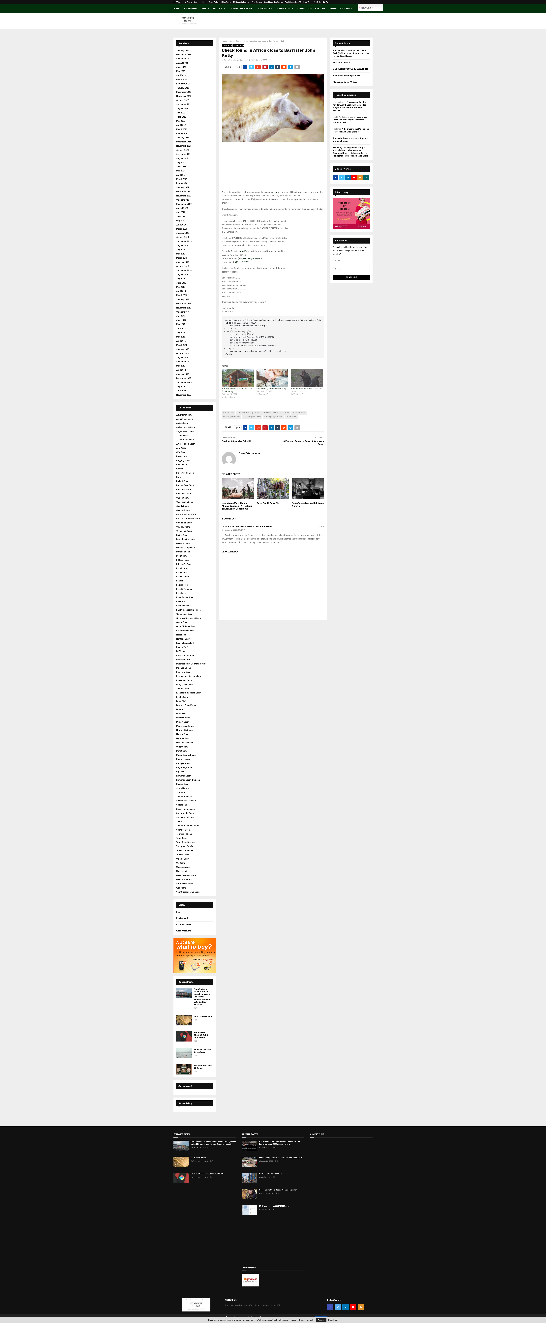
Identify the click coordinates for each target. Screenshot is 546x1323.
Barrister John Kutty (240, 251)
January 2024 (182, 50)
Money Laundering (185, 726)
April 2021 (181, 175)
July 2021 (180, 162)
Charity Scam (182, 506)
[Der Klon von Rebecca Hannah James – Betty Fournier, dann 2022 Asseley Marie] (249, 1146)
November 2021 (183, 146)
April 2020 (181, 225)
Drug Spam (181, 556)
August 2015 (182, 357)
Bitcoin (179, 469)
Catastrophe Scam (185, 502)
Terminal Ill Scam (184, 834)
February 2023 (183, 84)
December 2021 (183, 142)
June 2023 (181, 67)
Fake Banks (264, 8)
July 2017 (180, 316)
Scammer (181, 792)
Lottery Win (181, 713)
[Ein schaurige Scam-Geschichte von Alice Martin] (249, 1162)
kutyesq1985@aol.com (249, 258)
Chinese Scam (183, 510)
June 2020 (181, 216)
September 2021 (184, 154)
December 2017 (183, 303)
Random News (183, 759)
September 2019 (184, 241)
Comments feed (184, 924)
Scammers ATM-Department (202, 1050)
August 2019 (182, 245)
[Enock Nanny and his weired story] (272, 378)
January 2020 (182, 233)
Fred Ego (279, 192)
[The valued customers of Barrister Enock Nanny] (238, 378)
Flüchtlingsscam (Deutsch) (188, 610)
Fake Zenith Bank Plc (268, 503)
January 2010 (182, 374)
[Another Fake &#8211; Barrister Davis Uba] (307, 378)
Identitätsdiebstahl (185, 643)
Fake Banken (257, 2)
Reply (321, 526)
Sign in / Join (192, 2)
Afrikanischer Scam (185, 427)
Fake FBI (180, 581)
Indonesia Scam (184, 668)
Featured (218, 8)
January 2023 (182, 88)
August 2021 (182, 158)
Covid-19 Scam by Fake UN (237, 441)
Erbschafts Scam (184, 564)
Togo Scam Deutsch (185, 842)
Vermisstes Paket (184, 884)
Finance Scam (183, 605)
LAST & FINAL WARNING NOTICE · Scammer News (247, 526)
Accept (321, 1320)
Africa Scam (182, 423)
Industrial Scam (183, 672)
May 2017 (180, 324)
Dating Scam (182, 535)
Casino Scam (182, 498)
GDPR (203, 8)
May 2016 (180, 337)
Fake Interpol (182, 585)
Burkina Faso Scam (185, 485)
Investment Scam (184, 680)
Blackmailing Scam (185, 473)
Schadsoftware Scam (186, 801)
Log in (179, 912)
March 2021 (181, 179)
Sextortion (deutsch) (185, 809)
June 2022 (181, 117)
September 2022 (184, 104)
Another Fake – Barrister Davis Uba (306, 388)
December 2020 (183, 191)
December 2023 (183, 54)
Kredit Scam (182, 697)
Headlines (181, 635)
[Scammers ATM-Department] (184, 1053)
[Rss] (361, 1307)
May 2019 (180, 254)
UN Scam (180, 863)
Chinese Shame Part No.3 (270, 1174)
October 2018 (182, 266)
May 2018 (180, 287)
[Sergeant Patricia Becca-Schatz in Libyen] (249, 1194)
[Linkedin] (345, 1307)
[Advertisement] (273, 170)
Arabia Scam (182, 435)
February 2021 (183, 183)
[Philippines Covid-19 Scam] (184, 1069)
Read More (333, 1320)
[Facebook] (330, 1307)
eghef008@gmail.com (231, 417)
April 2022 (181, 125)
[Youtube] (353, 1307)
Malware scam (183, 718)
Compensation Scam (241, 8)
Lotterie (179, 709)
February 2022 (183, 133)
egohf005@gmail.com (252, 417)
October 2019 (182, 237)
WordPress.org (183, 931)
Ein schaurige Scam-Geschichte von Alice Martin (281, 1158)
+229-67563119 (242, 262)
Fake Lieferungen (184, 589)
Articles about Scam (185, 444)
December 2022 (183, 92)
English (368, 8)
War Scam (181, 888)
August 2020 (182, 208)
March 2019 (181, 258)
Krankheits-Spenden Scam (188, 693)
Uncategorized (183, 871)
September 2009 (184, 382)
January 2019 (182, 262)
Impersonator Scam (185, 655)
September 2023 (184, 59)
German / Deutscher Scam (311, 8)
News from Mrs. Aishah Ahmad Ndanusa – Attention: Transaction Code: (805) (237, 506)
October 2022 (182, 100)
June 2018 (181, 283)
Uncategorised (183, 867)
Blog (178, 477)
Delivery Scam (183, 543)
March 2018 (181, 295)
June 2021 (181, 166)
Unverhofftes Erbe (184, 879)
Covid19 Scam (183, 527)
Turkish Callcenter (184, 850)
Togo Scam (181, 838)
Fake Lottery (182, 593)
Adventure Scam (184, 415)
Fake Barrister (183, 576)
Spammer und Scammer (187, 825)
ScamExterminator (231, 60)
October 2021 (182, 150)
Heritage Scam (183, 639)
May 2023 (180, 71)
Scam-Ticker (214, 2)
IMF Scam (181, 651)
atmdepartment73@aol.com (248, 413)
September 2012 (184, 362)
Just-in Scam (182, 689)
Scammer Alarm (184, 796)
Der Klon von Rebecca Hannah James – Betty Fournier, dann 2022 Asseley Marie (279, 1143)
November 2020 (183, 196)
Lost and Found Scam (186, 705)
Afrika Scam (226, 2)
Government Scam (185, 631)
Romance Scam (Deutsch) (188, 780)
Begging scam (183, 460)
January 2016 (182, 349)
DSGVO (306, 2)
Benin (287, 413)
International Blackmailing (188, 676)
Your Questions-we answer (188, 892)
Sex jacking (181, 805)
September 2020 (184, 204)
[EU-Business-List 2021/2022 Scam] (249, 1210)
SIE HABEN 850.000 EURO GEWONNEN (201, 1035)
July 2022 (180, 113)
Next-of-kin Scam (184, 730)
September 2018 (184, 270)
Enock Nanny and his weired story (271, 388)
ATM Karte (181, 448)
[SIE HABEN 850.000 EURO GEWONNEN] (184, 1036)
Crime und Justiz (184, 531)
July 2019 (180, 250)
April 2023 (181, 75)
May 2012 (180, 366)
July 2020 (180, 212)
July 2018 (180, 279)
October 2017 (182, 312)
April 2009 (181, 391)
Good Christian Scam (186, 626)
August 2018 (182, 274)
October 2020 (182, 200)
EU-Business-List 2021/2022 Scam (274, 1206)
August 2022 (182, 108)
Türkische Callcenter (241, 2)
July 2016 (180, 333)
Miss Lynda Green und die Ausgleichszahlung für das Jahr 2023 (350, 120)
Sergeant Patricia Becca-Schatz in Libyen (278, 1190)
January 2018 (182, 299)
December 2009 (183, 378)
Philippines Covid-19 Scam (345, 82)
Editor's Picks (182, 560)
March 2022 (181, 129)
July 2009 (180, 386)
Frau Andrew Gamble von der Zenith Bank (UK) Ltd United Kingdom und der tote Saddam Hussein (202, 997)
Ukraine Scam (182, 859)
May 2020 (180, 221)
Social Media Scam (185, 813)
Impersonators (183, 660)
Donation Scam (183, 552)
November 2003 (183, 395)
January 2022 (182, 137)
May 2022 (180, 121)
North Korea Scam (185, 743)
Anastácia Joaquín (341, 138)
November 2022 (183, 96)
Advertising (190, 8)
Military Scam (182, 722)
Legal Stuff (181, 701)
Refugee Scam (183, 763)
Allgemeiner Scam (185, 431)
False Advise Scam (185, 597)
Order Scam (182, 747)
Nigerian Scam (239, 45)
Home (204, 2)
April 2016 (181, 341)
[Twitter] (338, 1307)
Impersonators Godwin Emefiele (191, 664)
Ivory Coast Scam (184, 684)
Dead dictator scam (185, 539)
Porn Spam (181, 751)
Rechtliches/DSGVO (293, 2)
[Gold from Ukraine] (184, 1020)
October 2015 (182, 353)
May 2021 (180, 171)
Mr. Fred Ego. (291, 417)
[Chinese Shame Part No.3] (249, 1178)
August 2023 (182, 63)
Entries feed (182, 918)
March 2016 (181, 345)
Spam (179, 821)
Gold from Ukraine (203, 1016)
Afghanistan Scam (184, 419)
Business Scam (183, 489)
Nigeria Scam (283, 8)
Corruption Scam (184, 523)
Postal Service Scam (186, 755)
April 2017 (181, 328)
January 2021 (182, 187)
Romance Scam (183, 776)
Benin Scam (181, 464)
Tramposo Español (185, 846)
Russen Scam (182, 784)
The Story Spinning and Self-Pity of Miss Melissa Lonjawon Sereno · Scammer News (349, 150)
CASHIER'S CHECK (299, 413)
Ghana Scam (182, 622)
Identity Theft (182, 647)
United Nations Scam (186, 875)
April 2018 (181, 291)
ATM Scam (181, 452)
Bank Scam (181, 456)
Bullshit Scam (182, 481)
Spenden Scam (183, 830)
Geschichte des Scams (273, 2)
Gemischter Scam (184, 614)
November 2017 (183, 308)
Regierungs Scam (184, 767)
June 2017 (181, 320)
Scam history (182, 788)
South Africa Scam (185, 817)
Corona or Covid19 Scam (188, 518)
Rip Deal (180, 772)
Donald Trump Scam (185, 547)
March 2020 (181, 229)
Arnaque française (185, 440)
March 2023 (181, 79)
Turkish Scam (182, 855)
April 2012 (181, 370)
